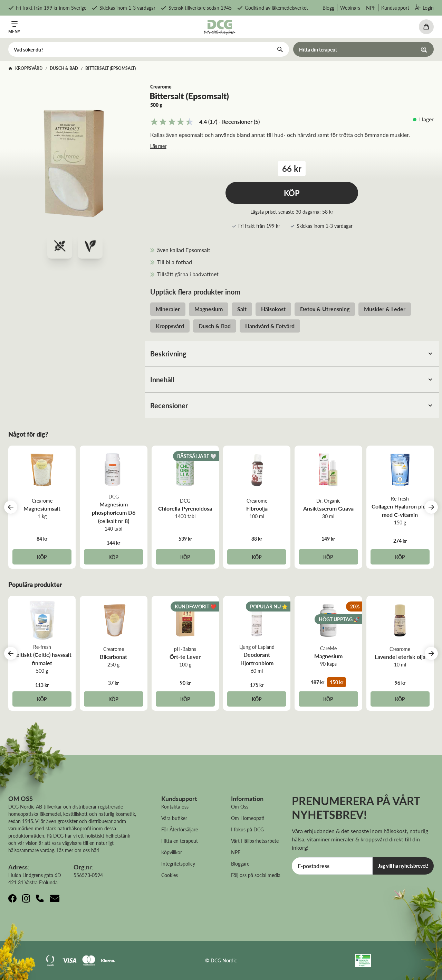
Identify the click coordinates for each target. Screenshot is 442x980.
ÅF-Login (424, 7)
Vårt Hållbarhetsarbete (255, 840)
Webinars (350, 7)
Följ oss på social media (255, 874)
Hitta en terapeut (179, 840)
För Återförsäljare (179, 829)
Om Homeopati (248, 817)
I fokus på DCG (247, 829)
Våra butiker (174, 817)
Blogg (328, 7)
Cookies (169, 874)
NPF (370, 7)
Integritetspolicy (178, 863)
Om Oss (239, 806)
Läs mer (158, 145)
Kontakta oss (175, 806)
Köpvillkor (171, 852)
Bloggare (240, 863)
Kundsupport (395, 7)
